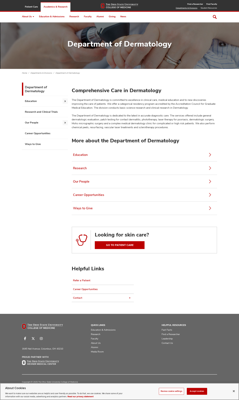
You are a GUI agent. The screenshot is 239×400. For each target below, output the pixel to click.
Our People (31, 122)
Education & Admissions (52, 16)
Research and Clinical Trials (41, 112)
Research (74, 16)
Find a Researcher (195, 4)
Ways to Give (33, 144)
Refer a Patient (81, 280)
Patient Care (31, 6)
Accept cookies (197, 391)
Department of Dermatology (68, 73)
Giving (112, 16)
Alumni (100, 16)
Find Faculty (211, 4)
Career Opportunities (37, 133)
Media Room (97, 351)
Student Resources (209, 8)
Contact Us (167, 343)
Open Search (214, 17)
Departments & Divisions (186, 8)
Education (31, 101)
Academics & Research (55, 6)
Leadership (167, 338)
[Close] (233, 391)
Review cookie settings (171, 391)
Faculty (88, 16)
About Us (27, 16)
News (123, 16)
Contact (77, 298)
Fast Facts (167, 329)
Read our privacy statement (80, 396)
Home (24, 73)
